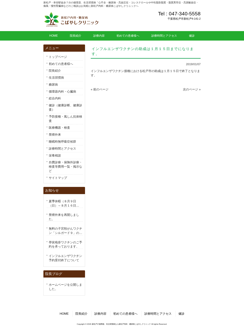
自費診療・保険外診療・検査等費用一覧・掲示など (65, 167)
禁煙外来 (55, 134)
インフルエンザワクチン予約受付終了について (65, 258)
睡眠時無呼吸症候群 (62, 141)
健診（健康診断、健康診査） (65, 107)
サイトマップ (58, 178)
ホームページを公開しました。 (65, 287)
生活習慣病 (56, 77)
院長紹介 (55, 70)
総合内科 (55, 98)
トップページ (58, 57)
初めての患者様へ (61, 64)
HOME (64, 313)
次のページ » (192, 89)
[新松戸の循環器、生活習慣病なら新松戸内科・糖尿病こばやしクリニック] (71, 25)
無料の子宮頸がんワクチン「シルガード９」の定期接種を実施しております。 (65, 231)
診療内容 (100, 313)
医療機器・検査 (59, 127)
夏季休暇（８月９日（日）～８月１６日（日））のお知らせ (62, 204)
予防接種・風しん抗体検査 (65, 119)
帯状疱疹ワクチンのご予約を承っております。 (65, 244)
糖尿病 (53, 84)
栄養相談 (55, 155)
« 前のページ (99, 89)
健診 (181, 313)
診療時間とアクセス (62, 148)
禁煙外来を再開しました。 (64, 217)
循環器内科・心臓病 (62, 91)
